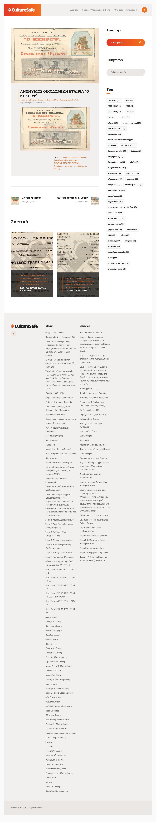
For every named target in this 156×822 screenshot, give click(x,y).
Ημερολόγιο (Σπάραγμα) (55, 769)
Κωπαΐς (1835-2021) (54, 393)
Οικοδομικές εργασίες (63, 166)
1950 (124, 117)
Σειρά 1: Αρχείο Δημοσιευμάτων (59, 520)
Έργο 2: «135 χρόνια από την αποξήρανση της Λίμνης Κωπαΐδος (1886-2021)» (60, 363)
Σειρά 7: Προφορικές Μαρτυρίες (59, 557)
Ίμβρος (48, 644)
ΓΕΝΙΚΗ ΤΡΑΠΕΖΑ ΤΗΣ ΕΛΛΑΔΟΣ (33, 289)
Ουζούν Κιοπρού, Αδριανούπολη (59, 706)
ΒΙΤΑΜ (112, 145)
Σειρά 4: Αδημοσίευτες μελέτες (59, 540)
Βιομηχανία (128, 145)
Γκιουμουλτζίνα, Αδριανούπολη (59, 773)
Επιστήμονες (115, 196)
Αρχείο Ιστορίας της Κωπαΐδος (59, 397)
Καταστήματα (116, 218)
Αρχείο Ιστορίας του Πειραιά (58, 449)
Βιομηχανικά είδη (117, 151)
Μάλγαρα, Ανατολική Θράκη (57, 679)
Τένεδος (49, 746)
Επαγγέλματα (59, 160)
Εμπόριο (83, 157)
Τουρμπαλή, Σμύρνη (53, 751)
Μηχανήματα (115, 230)
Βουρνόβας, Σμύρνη (53, 630)
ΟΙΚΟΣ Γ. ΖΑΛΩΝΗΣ (76, 290)
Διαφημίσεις (74, 157)
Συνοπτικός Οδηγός (54, 436)
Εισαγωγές (114, 173)
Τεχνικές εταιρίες (80, 166)
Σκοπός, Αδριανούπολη (55, 737)
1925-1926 (114, 106)
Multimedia (50, 445)
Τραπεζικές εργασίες (118, 252)
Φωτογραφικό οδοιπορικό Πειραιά (60, 454)
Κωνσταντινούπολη (54, 764)
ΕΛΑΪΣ (134, 162)
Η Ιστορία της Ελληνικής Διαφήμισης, (33, 275)
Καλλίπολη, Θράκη (53, 648)
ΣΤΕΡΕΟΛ (130, 241)
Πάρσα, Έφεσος (52, 711)
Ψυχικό (57, 169)
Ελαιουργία (132, 173)
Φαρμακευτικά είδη (118, 263)
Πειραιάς (114, 241)
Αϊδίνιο (48, 782)
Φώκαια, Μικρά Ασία (54, 760)
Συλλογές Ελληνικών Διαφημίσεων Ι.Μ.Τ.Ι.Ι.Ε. (63, 100)
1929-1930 (114, 112)
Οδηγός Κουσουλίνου (54, 332)
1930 (130, 112)
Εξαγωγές (114, 185)
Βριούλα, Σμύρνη (52, 786)
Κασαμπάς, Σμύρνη (53, 653)
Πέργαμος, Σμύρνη (53, 715)
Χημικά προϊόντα (117, 269)
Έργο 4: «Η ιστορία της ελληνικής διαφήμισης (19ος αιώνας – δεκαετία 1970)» (60, 470)
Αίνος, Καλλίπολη (53, 621)
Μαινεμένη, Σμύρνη (53, 675)
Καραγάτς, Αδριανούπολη (56, 791)
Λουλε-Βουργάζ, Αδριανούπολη (59, 666)
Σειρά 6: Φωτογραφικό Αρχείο (58, 552)
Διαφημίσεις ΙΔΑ (116, 162)
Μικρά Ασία (50, 778)
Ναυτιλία (132, 230)
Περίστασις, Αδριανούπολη (57, 720)
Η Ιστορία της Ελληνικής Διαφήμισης (33, 100)
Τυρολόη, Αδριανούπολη (55, 755)
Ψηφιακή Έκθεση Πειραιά (91, 332)
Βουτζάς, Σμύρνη (52, 635)
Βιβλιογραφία (51, 440)
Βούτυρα (136, 151)
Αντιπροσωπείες (132, 123)
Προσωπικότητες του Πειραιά (58, 462)
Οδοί (112, 235)
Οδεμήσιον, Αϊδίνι (53, 697)
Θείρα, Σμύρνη (51, 639)
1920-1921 (114, 100)
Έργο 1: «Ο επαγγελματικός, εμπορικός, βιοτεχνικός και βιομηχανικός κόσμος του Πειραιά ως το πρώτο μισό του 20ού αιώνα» (60, 348)
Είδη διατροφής (117, 168)
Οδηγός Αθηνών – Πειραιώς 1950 (60, 337)
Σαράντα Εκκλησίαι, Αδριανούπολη (60, 733)
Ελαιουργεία (115, 179)
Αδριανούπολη (51, 617)
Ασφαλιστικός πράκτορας (120, 140)
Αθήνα (65, 157)
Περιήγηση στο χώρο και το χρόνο (60, 419)
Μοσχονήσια (51, 684)
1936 (112, 117)
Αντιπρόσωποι (116, 129)
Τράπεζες (114, 246)
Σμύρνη (48, 742)
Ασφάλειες (114, 134)
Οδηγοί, (23, 278)
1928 (130, 106)
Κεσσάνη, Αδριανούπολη (56, 657)
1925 (60, 157)
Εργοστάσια (115, 202)
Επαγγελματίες (71, 160)
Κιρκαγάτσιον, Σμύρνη (55, 662)
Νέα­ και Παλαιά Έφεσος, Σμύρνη (59, 693)
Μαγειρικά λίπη (116, 224)
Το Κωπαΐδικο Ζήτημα (55, 423)
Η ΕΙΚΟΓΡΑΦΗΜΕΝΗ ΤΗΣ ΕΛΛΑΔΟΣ (122, 207)
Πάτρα (125, 235)
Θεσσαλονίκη (115, 213)
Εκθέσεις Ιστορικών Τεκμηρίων (59, 402)
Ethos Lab (15, 808)
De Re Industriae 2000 (55, 414)
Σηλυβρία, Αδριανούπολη (56, 728)
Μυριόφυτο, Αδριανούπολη (57, 688)
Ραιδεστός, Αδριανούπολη (56, 724)
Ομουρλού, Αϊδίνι (52, 702)
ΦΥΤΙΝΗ (112, 258)
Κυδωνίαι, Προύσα (53, 670)
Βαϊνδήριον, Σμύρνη (53, 626)
